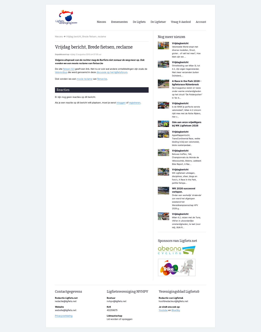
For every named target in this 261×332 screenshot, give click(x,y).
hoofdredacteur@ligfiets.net (173, 301)
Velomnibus (61, 72)
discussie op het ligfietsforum (112, 72)
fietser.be (102, 79)
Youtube (163, 310)
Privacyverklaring (63, 315)
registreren (134, 102)
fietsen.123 (68, 69)
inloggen (121, 102)
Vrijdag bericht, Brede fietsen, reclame (86, 36)
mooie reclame (84, 79)
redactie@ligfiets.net (65, 301)
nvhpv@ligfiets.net (116, 301)
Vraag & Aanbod (181, 22)
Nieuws (59, 36)
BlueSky (176, 310)
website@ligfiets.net (65, 310)
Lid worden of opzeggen (119, 319)
